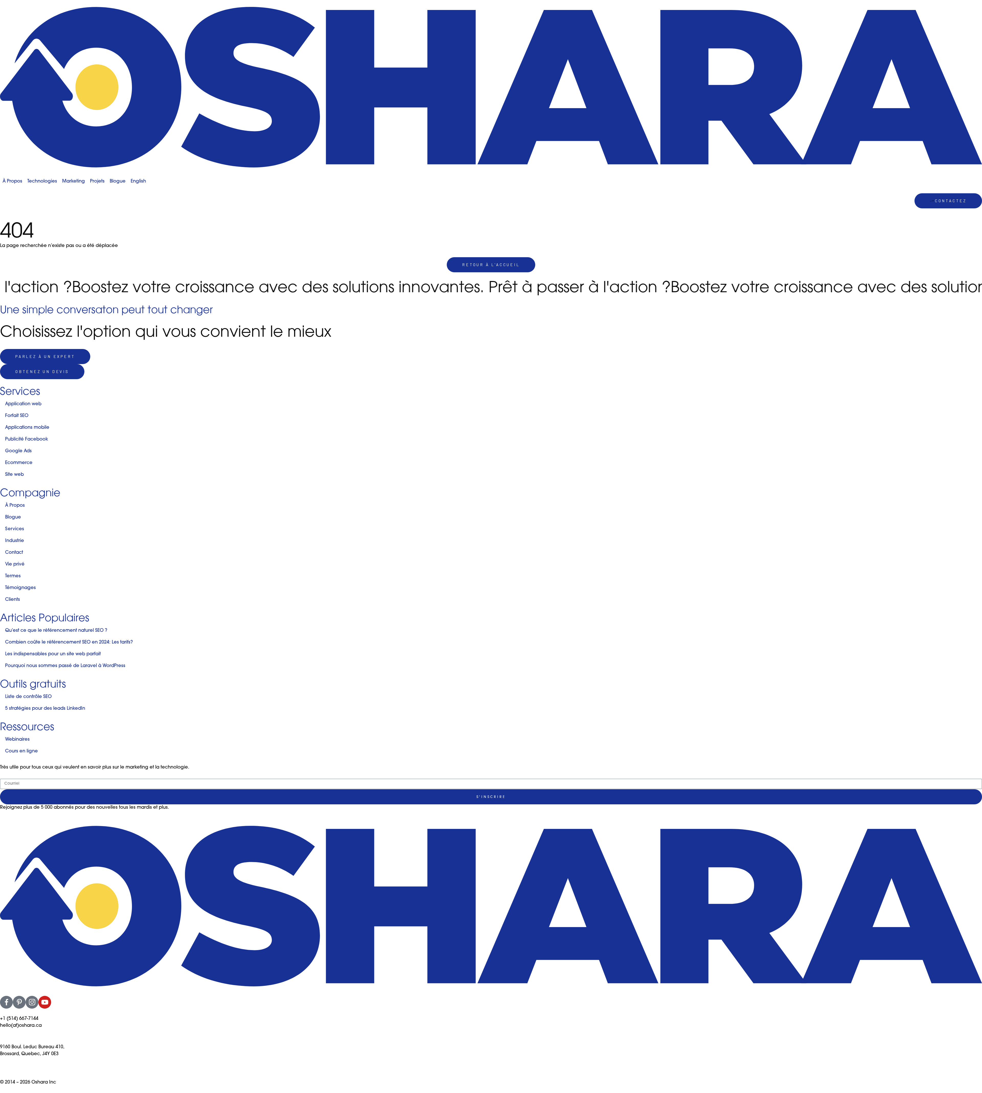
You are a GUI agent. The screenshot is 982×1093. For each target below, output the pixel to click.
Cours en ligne (21, 751)
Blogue (13, 517)
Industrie (14, 541)
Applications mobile (27, 427)
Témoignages (20, 588)
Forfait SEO (16, 416)
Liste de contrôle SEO (28, 697)
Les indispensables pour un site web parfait (53, 654)
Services (14, 529)
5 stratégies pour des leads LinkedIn (45, 708)
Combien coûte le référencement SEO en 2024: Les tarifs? (69, 642)
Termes (13, 576)
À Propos (15, 505)
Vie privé (15, 564)
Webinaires (17, 739)
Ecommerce (18, 463)
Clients (12, 600)
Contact (14, 552)
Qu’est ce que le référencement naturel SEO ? (56, 630)
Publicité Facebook (26, 439)
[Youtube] (44, 1002)
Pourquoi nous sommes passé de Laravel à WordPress (65, 666)
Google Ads (18, 451)
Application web (23, 404)
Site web (14, 474)
